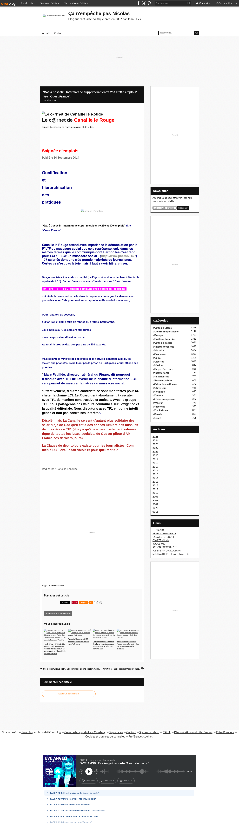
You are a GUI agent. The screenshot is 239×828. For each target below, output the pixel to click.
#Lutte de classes (162, 343)
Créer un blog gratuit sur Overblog (85, 732)
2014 (155, 478)
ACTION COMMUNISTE (165, 547)
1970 (155, 508)
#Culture (158, 395)
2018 (155, 463)
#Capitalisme (160, 410)
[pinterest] (149, 3)
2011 (155, 489)
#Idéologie (159, 407)
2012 (155, 485)
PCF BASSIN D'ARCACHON (167, 551)
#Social (157, 358)
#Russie (157, 414)
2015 (155, 474)
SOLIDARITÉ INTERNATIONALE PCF (171, 554)
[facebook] (138, 3)
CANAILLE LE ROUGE (163, 537)
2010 (155, 493)
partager (109, 781)
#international (161, 373)
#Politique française (164, 339)
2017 (155, 467)
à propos (128, 781)
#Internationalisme (163, 347)
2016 (155, 470)
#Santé (157, 418)
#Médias (158, 365)
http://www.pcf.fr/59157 (118, 255)
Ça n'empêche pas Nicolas (99, 13)
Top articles (116, 732)
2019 (155, 459)
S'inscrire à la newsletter (58, 613)
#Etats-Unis (159, 388)
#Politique (159, 392)
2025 (155, 437)
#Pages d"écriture (163, 369)
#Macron (158, 403)
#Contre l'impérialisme (166, 331)
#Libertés (158, 362)
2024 (155, 440)
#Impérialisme (161, 376)
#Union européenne (164, 399)
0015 (155, 512)
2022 (155, 448)
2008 (155, 500)
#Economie (159, 354)
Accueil (45, 33)
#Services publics (162, 380)
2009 (155, 497)
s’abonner (90, 781)
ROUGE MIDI (159, 544)
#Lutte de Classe (56, 586)
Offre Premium (225, 732)
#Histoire (158, 350)
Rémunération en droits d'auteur (193, 732)
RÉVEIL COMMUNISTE (164, 534)
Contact (58, 33)
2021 (155, 452)
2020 (155, 455)
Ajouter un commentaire (68, 694)
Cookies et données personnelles (105, 736)
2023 (155, 444)
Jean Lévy (27, 732)
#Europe (158, 335)
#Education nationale (165, 384)
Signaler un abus (149, 732)
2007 (155, 504)
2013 (155, 482)
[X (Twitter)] (144, 3)
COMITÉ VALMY (161, 540)
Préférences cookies (140, 736)
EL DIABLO (158, 530)
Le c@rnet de (78, 120)
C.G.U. (167, 732)
